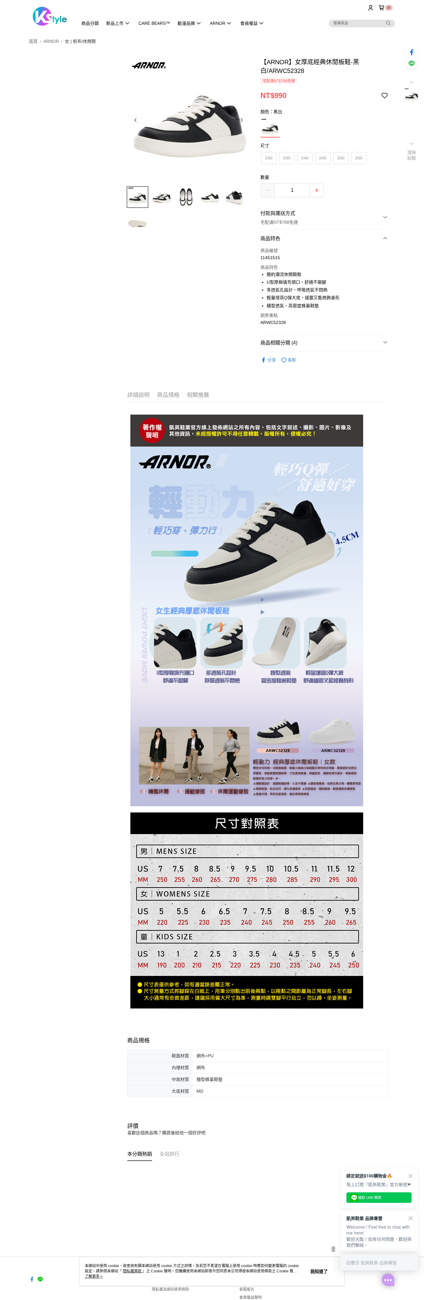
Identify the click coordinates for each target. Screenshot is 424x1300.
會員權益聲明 (250, 1297)
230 (269, 157)
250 (341, 157)
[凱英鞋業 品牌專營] (49, 16)
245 (323, 157)
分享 (271, 360)
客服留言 (246, 1289)
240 (305, 157)
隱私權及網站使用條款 (170, 1289)
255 (359, 157)
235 (287, 157)
